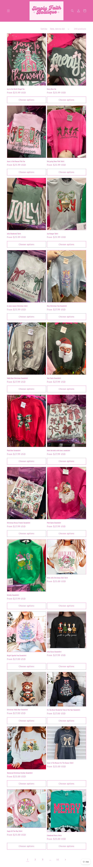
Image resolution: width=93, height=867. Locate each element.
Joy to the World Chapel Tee (16, 89)
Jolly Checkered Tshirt (14, 234)
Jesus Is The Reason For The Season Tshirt (60, 763)
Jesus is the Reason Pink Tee (16, 161)
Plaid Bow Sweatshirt (14, 450)
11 (58, 859)
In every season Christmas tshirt (17, 306)
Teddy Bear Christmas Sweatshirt (17, 378)
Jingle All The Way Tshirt (14, 831)
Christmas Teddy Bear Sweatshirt (17, 710)
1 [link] (27, 859)
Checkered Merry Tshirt (54, 835)
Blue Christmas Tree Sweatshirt (57, 306)
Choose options (26, 99)
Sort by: (44, 29)
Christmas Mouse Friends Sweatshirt (18, 523)
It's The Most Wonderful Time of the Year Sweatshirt (63, 710)
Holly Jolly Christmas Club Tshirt (57, 578)
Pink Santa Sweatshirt (54, 523)
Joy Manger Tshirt (52, 234)
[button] (8, 11)
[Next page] (65, 860)
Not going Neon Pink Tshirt (55, 161)
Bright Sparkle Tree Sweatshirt (16, 655)
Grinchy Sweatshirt (13, 595)
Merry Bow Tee (51, 89)
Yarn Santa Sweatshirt (54, 378)
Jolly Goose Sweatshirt (54, 652)
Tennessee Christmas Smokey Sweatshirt (20, 773)
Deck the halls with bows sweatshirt (58, 450)
